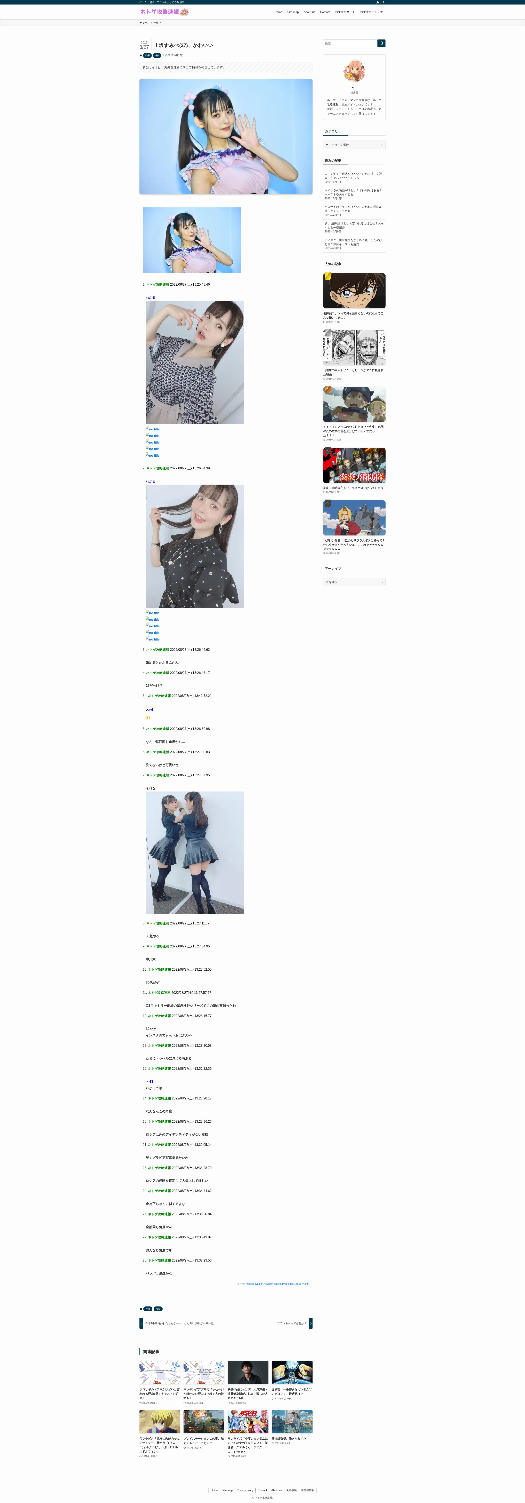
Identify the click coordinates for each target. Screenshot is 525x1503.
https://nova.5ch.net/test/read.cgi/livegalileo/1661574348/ (277, 1283)
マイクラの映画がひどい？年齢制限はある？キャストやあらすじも (353, 194)
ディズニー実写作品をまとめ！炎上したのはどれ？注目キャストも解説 (353, 244)
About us (276, 1490)
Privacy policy (245, 1490)
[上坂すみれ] (192, 272)
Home (214, 1490)
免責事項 (291, 1490)
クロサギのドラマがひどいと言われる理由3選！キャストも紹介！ (353, 210)
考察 (157, 55)
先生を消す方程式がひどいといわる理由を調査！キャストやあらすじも (353, 177)
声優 (147, 55)
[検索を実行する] (381, 43)
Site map (227, 1490)
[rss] (377, 2)
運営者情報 (307, 1490)
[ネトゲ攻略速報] (164, 12)
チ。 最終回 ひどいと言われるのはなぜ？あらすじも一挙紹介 (354, 227)
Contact (262, 1490)
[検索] (383, 2)
